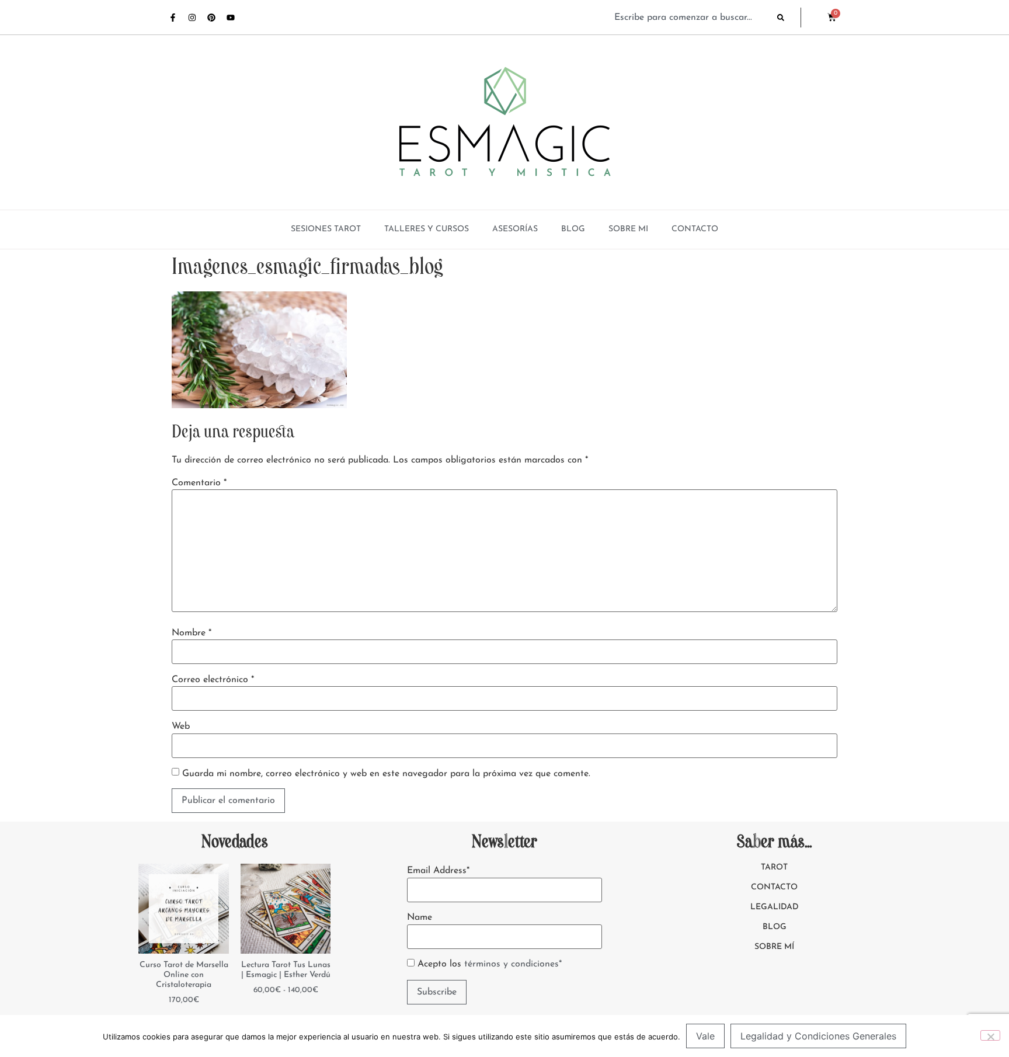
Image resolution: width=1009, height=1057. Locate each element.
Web (181, 726)
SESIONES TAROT (326, 229)
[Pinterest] (211, 17)
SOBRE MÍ (774, 947)
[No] (990, 1035)
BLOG (573, 229)
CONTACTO (694, 229)
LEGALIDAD (774, 907)
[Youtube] (230, 17)
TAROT (774, 867)
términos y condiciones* (513, 964)
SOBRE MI (628, 229)
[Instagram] (192, 17)
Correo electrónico (213, 679)
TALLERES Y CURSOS (426, 229)
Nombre (191, 633)
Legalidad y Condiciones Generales (818, 1036)
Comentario (199, 483)
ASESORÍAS (515, 229)
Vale (705, 1036)
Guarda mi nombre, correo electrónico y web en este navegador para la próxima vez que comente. (386, 773)
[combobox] (690, 17)
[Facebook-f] (173, 17)
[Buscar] (789, 17)
